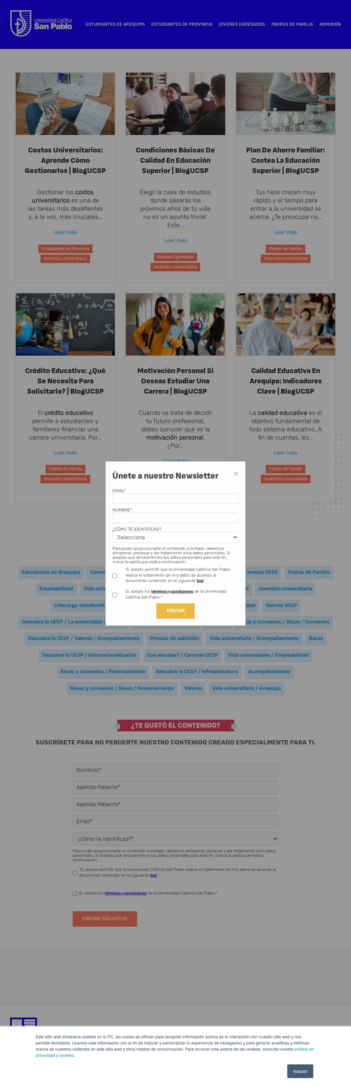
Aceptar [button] (300, 1071)
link (200, 580)
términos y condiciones (172, 591)
